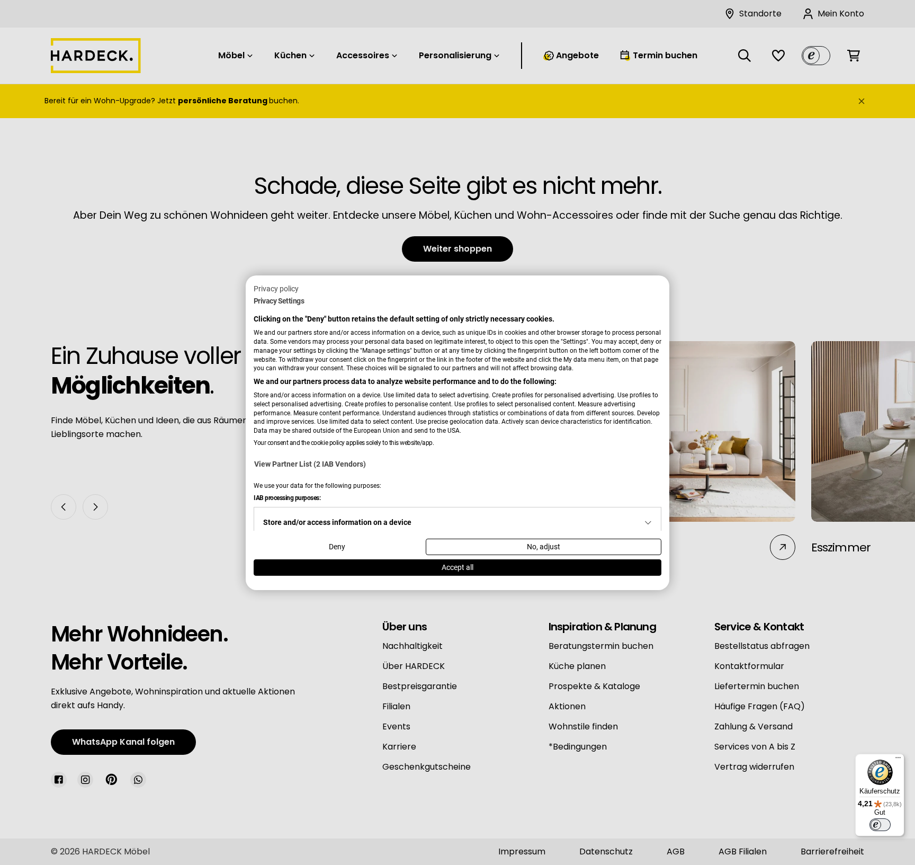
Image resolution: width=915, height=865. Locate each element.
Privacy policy (276, 288)
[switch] (880, 824)
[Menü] (898, 760)
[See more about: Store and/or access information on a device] (648, 523)
